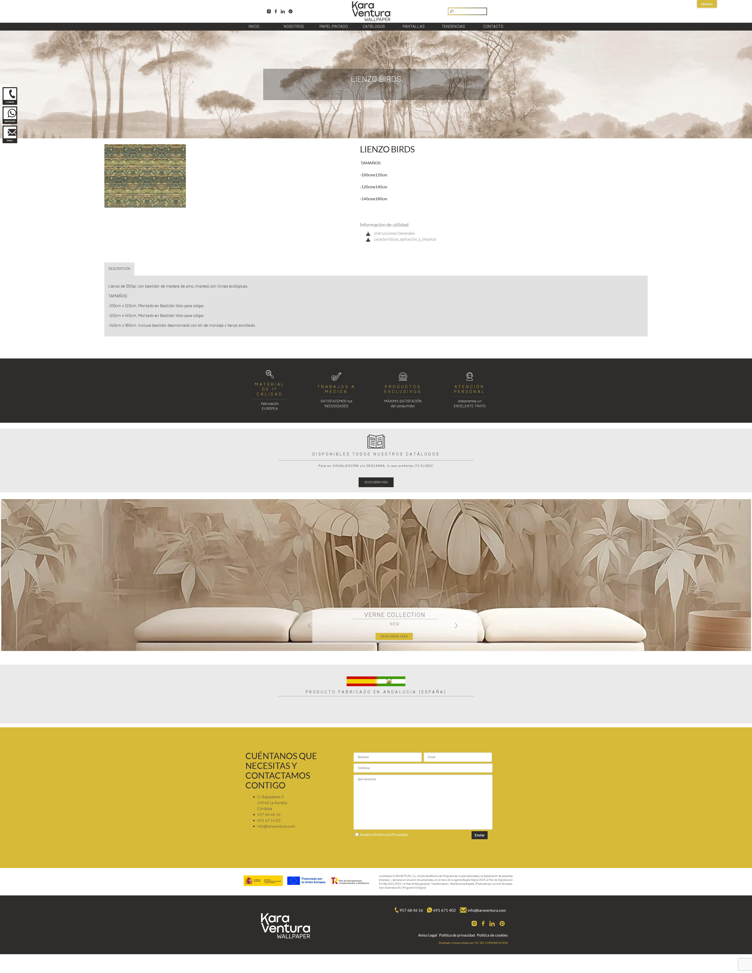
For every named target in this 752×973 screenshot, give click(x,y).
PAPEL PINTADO (333, 27)
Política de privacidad (457, 935)
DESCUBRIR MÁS (376, 482)
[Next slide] (456, 625)
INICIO (254, 27)
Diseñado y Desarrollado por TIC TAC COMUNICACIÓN (473, 942)
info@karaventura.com (487, 910)
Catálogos (373, 27)
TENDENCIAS (453, 27)
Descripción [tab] (119, 269)
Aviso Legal (427, 935)
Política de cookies (492, 935)
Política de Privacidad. (391, 834)
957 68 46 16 (411, 910)
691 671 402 (444, 910)
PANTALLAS (413, 27)
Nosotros (294, 27)
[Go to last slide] (309, 625)
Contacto (493, 27)
